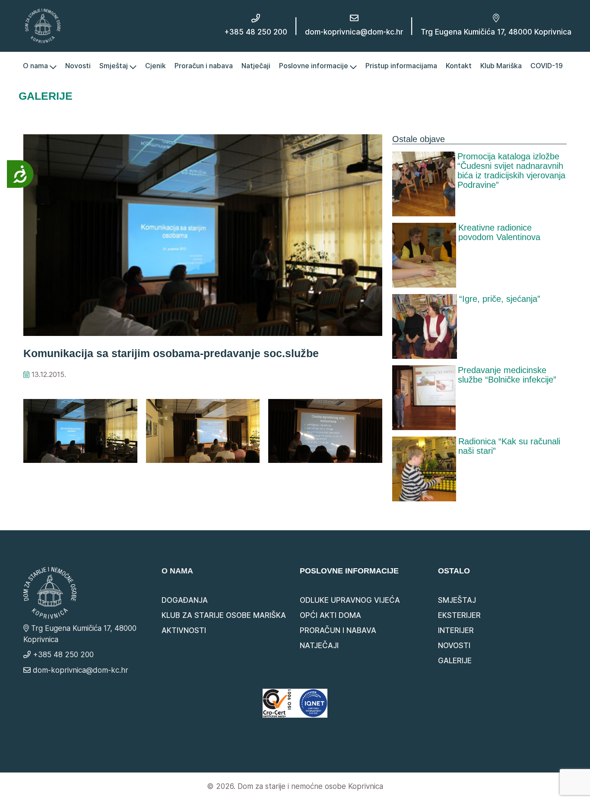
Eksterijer (459, 615)
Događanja (185, 600)
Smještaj (114, 65)
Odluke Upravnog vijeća (350, 600)
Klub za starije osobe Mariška (224, 615)
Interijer (456, 630)
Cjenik (155, 65)
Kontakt (459, 65)
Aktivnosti (184, 630)
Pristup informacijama (401, 65)
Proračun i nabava (203, 65)
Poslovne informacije (314, 65)
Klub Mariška (501, 65)
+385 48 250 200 (255, 32)
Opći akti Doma (330, 615)
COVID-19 (546, 65)
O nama (36, 65)
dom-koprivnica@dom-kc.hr (354, 32)
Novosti (78, 65)
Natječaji (255, 65)
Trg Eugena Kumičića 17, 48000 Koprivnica (496, 32)
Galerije (455, 660)
